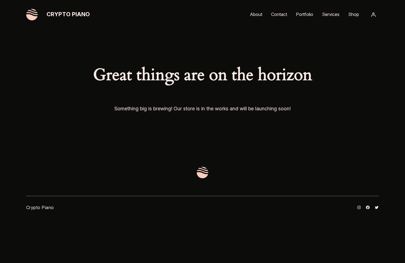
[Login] (373, 14)
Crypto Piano (68, 14)
